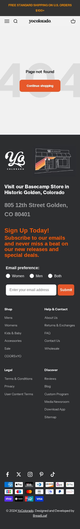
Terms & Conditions (18, 379)
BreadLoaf (40, 516)
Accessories (13, 341)
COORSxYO (12, 356)
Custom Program (56, 394)
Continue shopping (40, 86)
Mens (8, 318)
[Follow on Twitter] (19, 474)
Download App (54, 409)
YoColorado (25, 511)
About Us (51, 318)
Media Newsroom (56, 402)
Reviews (50, 379)
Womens (10, 325)
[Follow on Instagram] (30, 474)
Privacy (9, 386)
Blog (47, 386)
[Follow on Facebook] (7, 474)
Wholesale (51, 348)
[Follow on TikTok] (53, 474)
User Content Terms (18, 394)
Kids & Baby (12, 333)
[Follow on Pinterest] (41, 474)
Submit (66, 290)
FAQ (47, 333)
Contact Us (52, 341)
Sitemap (50, 417)
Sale (7, 348)
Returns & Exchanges (59, 325)
